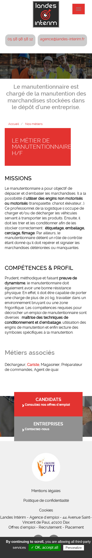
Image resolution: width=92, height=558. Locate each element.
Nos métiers (33, 124)
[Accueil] (46, 14)
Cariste (33, 364)
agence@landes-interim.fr (62, 39)
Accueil (13, 124)
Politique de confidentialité (46, 500)
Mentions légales (46, 491)
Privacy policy (48, 553)
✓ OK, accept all (44, 547)
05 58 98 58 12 (20, 39)
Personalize (74, 547)
